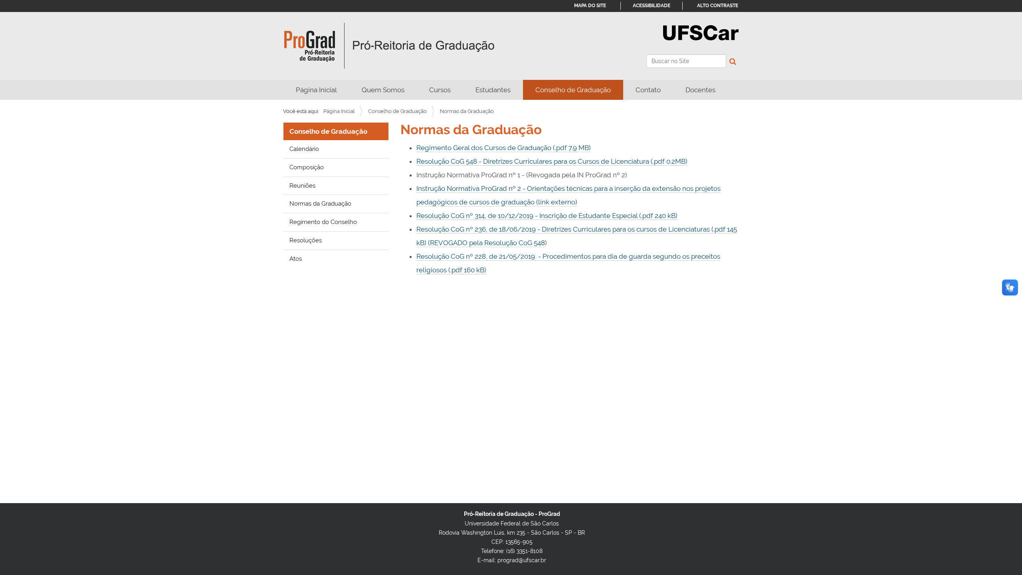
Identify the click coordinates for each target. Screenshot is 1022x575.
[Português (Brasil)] (389, 46)
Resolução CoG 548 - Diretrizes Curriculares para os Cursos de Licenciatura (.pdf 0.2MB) (551, 161)
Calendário (304, 149)
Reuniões (302, 185)
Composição (306, 167)
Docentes (700, 90)
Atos (295, 258)
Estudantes (493, 90)
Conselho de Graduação (573, 90)
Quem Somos (383, 90)
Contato (648, 90)
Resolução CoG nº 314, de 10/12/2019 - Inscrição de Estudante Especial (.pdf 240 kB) (546, 216)
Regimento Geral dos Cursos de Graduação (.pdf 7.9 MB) (503, 148)
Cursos (440, 90)
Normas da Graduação (320, 203)
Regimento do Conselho (323, 222)
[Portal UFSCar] (701, 32)
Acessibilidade (651, 5)
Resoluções (305, 240)
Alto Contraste (717, 5)
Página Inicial (316, 90)
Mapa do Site (590, 5)
